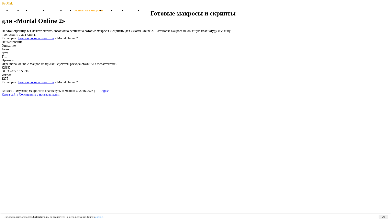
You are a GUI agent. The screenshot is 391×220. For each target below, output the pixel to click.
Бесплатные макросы (88, 10)
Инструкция (55, 10)
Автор (4, 49)
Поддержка (133, 10)
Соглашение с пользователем (39, 94)
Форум (145, 10)
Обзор (25, 10)
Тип (4, 56)
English (104, 90)
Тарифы (108, 10)
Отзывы (119, 10)
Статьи (69, 10)
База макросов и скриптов (36, 38)
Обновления (38, 10)
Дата (4, 53)
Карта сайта (10, 94)
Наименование (12, 42)
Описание (9, 45)
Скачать (15, 10)
